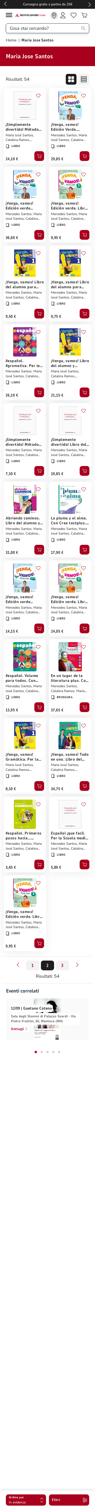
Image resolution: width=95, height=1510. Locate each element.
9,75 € (56, 316)
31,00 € (12, 553)
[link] (54, 15)
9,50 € (11, 316)
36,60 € (12, 238)
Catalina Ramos (17, 140)
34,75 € (57, 789)
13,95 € (12, 710)
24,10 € (12, 159)
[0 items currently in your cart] (84, 15)
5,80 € (56, 867)
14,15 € (12, 631)
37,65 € (57, 710)
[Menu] (10, 16)
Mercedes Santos (64, 135)
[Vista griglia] (71, 79)
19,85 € (57, 474)
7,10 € (11, 474)
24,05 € (57, 631)
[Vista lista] (83, 79)
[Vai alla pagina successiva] (77, 964)
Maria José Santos (19, 135)
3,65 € (11, 867)
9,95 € (56, 238)
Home (12, 40)
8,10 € (11, 789)
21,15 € (57, 395)
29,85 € (57, 159)
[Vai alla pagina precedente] (18, 964)
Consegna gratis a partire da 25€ (47, 4)
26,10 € (12, 395)
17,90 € (57, 553)
